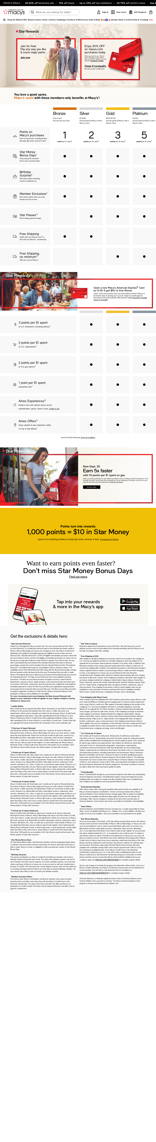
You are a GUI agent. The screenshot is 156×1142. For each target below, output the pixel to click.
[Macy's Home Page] (14, 12)
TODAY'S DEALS (11, 3)
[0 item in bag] (151, 12)
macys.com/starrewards (107, 859)
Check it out (54, 409)
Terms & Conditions (88, 437)
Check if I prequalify (95, 66)
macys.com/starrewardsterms (94, 873)
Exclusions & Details (109, 539)
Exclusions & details (96, 61)
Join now (25, 57)
